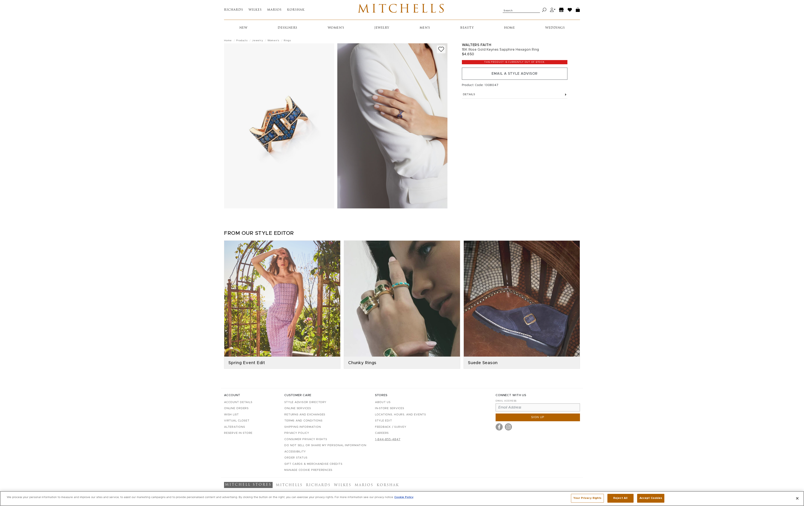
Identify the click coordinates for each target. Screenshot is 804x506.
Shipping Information (302, 427)
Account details (238, 402)
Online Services (297, 408)
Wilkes (255, 10)
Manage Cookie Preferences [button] (308, 470)
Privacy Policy (296, 433)
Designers (287, 28)
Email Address (506, 401)
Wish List (231, 414)
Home (509, 28)
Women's (336, 28)
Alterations (234, 427)
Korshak (296, 10)
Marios (274, 10)
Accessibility (295, 451)
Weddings (555, 28)
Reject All (620, 498)
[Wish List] (569, 10)
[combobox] (521, 9)
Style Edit (383, 420)
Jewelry (381, 28)
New (243, 28)
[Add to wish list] (441, 49)
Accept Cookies (650, 498)
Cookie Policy (404, 497)
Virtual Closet (237, 420)
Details (469, 94)
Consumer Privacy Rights (305, 439)
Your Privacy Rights (587, 498)
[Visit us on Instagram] (508, 426)
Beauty (467, 28)
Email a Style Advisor (514, 73)
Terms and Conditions (303, 420)
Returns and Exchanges (304, 414)
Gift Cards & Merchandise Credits (313, 464)
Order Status (295, 457)
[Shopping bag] (578, 10)
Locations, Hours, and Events (400, 414)
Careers (382, 433)
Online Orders (236, 408)
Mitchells (402, 9)
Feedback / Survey (390, 427)
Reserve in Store (238, 433)
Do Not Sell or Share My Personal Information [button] (325, 445)
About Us (383, 402)
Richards (233, 10)
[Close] (797, 498)
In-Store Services (389, 408)
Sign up (537, 417)
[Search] (544, 10)
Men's (425, 28)
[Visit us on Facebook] (499, 426)
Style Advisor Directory (305, 402)
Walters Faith (476, 45)
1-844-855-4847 (388, 439)
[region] (402, 498)
